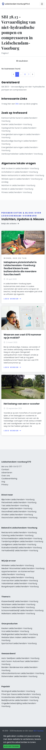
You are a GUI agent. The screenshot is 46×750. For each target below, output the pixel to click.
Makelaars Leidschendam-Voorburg (18, 613)
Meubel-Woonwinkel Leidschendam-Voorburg (22, 568)
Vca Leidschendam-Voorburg (15, 631)
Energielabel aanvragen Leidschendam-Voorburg (20, 149)
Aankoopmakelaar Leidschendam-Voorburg (22, 153)
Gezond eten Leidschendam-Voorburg (19, 517)
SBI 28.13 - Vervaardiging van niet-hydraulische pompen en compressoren (23, 88)
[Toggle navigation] (42, 4)
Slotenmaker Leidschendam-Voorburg (19, 676)
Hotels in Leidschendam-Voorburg (17, 189)
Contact (5, 469)
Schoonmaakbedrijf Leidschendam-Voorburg (22, 610)
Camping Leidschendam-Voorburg (17, 577)
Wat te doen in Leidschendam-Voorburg (20, 168)
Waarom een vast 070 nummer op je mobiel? (22, 336)
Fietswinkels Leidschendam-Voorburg (18, 502)
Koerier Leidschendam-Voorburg (16, 124)
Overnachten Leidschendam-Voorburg (19, 580)
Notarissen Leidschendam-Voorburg (18, 604)
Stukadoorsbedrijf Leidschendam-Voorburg (21, 547)
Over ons (5, 475)
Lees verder (11, 299)
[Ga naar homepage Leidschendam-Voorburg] (15, 4)
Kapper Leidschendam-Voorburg (16, 508)
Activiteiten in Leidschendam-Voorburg (19, 172)
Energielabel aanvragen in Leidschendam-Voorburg (21, 136)
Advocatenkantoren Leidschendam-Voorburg (22, 673)
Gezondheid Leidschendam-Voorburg (18, 511)
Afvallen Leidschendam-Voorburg (17, 514)
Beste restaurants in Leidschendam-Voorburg (22, 175)
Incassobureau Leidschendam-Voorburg (20, 697)
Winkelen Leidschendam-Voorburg (17, 565)
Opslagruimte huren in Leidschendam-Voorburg (19, 129)
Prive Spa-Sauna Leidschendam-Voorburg (21, 694)
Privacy (4, 484)
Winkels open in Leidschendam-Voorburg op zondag (22, 180)
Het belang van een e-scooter (22, 403)
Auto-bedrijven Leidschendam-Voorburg (20, 658)
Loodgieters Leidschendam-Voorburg (18, 544)
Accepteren (11, 746)
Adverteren (6, 472)
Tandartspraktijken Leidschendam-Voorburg (22, 541)
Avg (3, 481)
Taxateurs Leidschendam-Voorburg (18, 607)
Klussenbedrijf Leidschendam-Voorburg (19, 601)
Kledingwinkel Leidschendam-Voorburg (19, 634)
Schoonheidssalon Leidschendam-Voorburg (21, 538)
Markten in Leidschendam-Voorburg (18, 185)
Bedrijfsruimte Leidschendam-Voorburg (19, 700)
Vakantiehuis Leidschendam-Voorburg (19, 583)
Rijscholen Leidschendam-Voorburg (17, 499)
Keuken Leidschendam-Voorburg (16, 628)
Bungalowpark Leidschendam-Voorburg (20, 586)
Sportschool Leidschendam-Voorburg (19, 643)
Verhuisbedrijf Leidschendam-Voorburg (19, 550)
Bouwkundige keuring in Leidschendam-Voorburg (19, 142)
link (17, 103)
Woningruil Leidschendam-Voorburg (18, 691)
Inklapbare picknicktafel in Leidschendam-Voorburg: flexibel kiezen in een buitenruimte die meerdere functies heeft (20, 268)
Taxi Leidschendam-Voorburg (15, 505)
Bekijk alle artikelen (9, 223)
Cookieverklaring (9, 478)
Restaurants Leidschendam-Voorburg (19, 532)
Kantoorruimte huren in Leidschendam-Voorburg (19, 119)
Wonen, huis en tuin (15, 258)
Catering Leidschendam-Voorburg (17, 535)
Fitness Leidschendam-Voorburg (16, 192)
